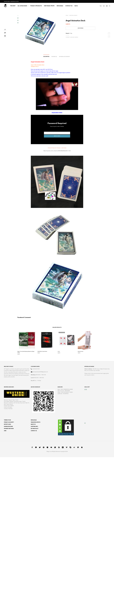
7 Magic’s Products (36, 5)
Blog (76, 5)
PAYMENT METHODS (9, 428)
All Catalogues (22, 5)
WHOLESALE (34, 420)
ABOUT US (33, 424)
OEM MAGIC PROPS (49, 5)
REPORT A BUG (7, 424)
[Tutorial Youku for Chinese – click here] (57, 147)
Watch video (57, 136)
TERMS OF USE (7, 420)
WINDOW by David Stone (42, 351)
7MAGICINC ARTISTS (35, 422)
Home (67, 15)
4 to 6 (59, 351)
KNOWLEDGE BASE (8, 426)
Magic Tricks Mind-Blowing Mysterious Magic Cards (25, 352)
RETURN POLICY (34, 428)
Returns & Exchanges (64, 56)
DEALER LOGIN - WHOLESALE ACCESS (11, 1)
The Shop (12, 5)
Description (46, 56)
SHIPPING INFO (34, 426)
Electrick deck (80, 351)
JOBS (5, 430)
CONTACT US (68, 5)
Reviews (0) (54, 56)
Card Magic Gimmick (73, 15)
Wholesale (60, 5)
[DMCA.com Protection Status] (66, 427)
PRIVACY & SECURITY (9, 422)
